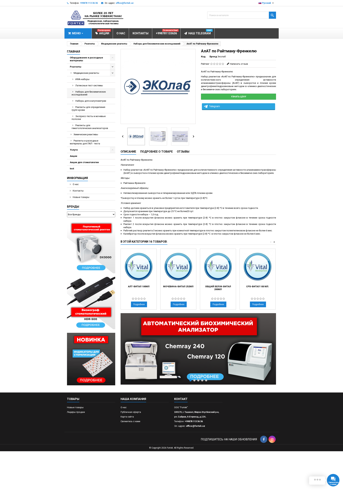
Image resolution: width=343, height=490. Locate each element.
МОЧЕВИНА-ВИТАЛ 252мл (178, 286)
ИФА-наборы (82, 79)
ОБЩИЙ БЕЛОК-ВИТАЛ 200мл (218, 288)
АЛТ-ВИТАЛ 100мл (139, 286)
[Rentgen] (91, 246)
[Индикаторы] (91, 359)
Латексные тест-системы (89, 85)
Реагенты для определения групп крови (88, 108)
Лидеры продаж (76, 412)
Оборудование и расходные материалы (86, 59)
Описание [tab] (128, 151)
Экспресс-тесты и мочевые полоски (89, 117)
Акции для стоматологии (84, 162)
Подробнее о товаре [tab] (156, 151)
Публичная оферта (131, 412)
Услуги (74, 149)
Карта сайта (127, 416)
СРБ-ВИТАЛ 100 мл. (257, 286)
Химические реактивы (86, 134)
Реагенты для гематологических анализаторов (90, 127)
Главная (73, 51)
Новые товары (80, 197)
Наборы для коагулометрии (90, 101)
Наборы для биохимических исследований (89, 93)
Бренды (73, 206)
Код (203, 56)
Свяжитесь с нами (130, 421)
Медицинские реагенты (86, 73)
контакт (181, 399)
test (72, 168)
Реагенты (75, 66)
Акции (73, 156)
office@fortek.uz (125, 3)
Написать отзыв (239, 64)
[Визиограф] (91, 303)
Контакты (78, 190)
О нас (75, 184)
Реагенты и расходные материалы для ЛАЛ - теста (85, 142)
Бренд (213, 56)
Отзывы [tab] (183, 151)
